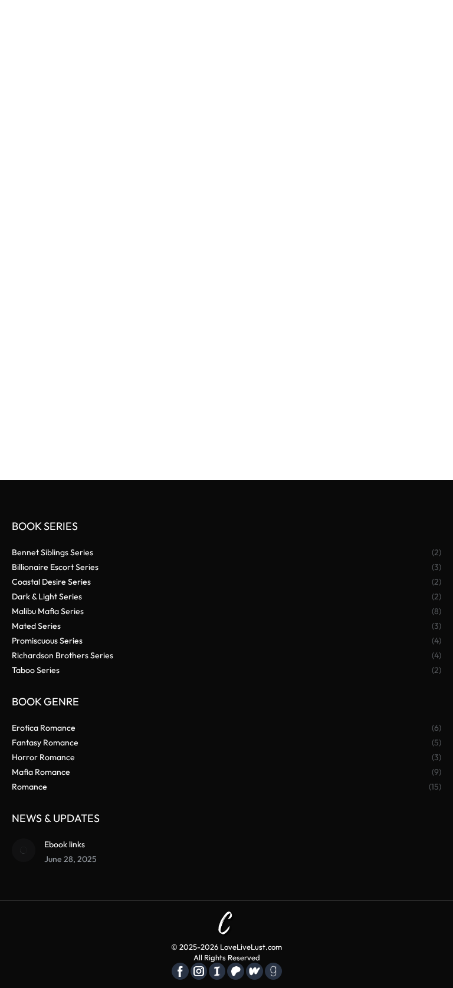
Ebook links (64, 844)
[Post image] (23, 850)
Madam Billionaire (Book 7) (338, 404)
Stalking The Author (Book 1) (114, 404)
